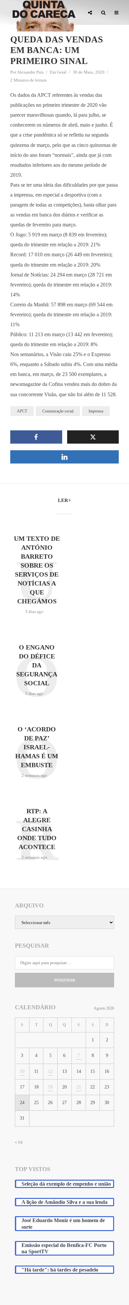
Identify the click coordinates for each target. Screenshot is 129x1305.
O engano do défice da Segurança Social (36, 665)
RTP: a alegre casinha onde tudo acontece (37, 828)
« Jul (18, 1142)
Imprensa (96, 411)
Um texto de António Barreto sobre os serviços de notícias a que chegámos (37, 570)
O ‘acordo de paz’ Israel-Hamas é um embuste (36, 747)
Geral (61, 72)
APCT (22, 411)
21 (78, 1087)
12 (50, 1071)
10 (22, 1071)
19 (50, 1087)
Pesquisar (64, 980)
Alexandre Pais (30, 72)
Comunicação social (57, 411)
